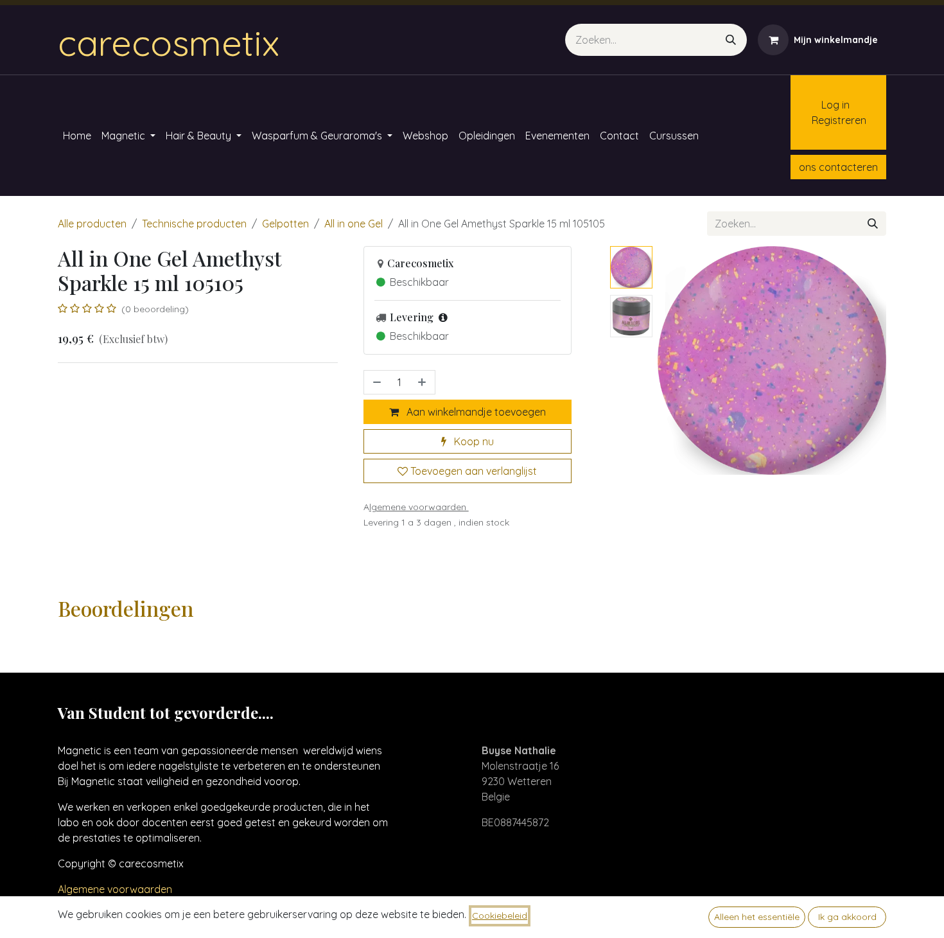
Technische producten (194, 223)
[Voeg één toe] (423, 382)
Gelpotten (285, 223)
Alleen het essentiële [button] (757, 917)
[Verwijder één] (375, 382)
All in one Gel (353, 223)
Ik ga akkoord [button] (847, 917)
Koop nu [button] (472, 441)
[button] (669, 360)
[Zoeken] (731, 40)
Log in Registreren (832, 112)
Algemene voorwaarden (115, 889)
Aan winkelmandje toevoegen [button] (475, 411)
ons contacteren (838, 167)
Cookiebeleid (499, 915)
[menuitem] (77, 135)
